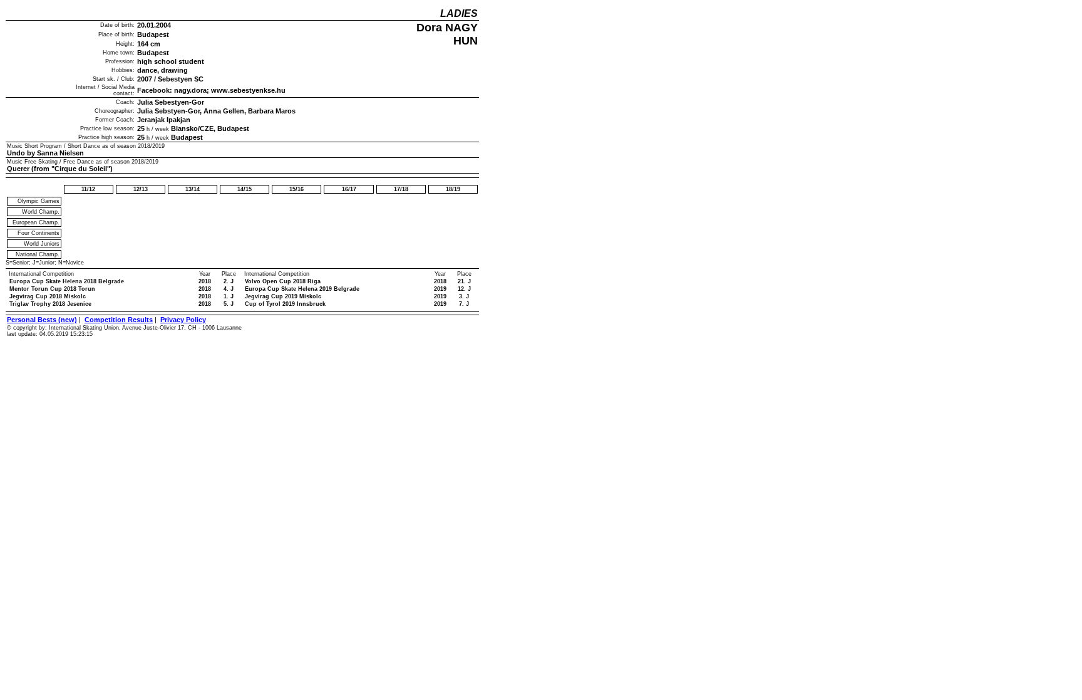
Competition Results (119, 319)
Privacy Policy (183, 319)
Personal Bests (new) (42, 319)
